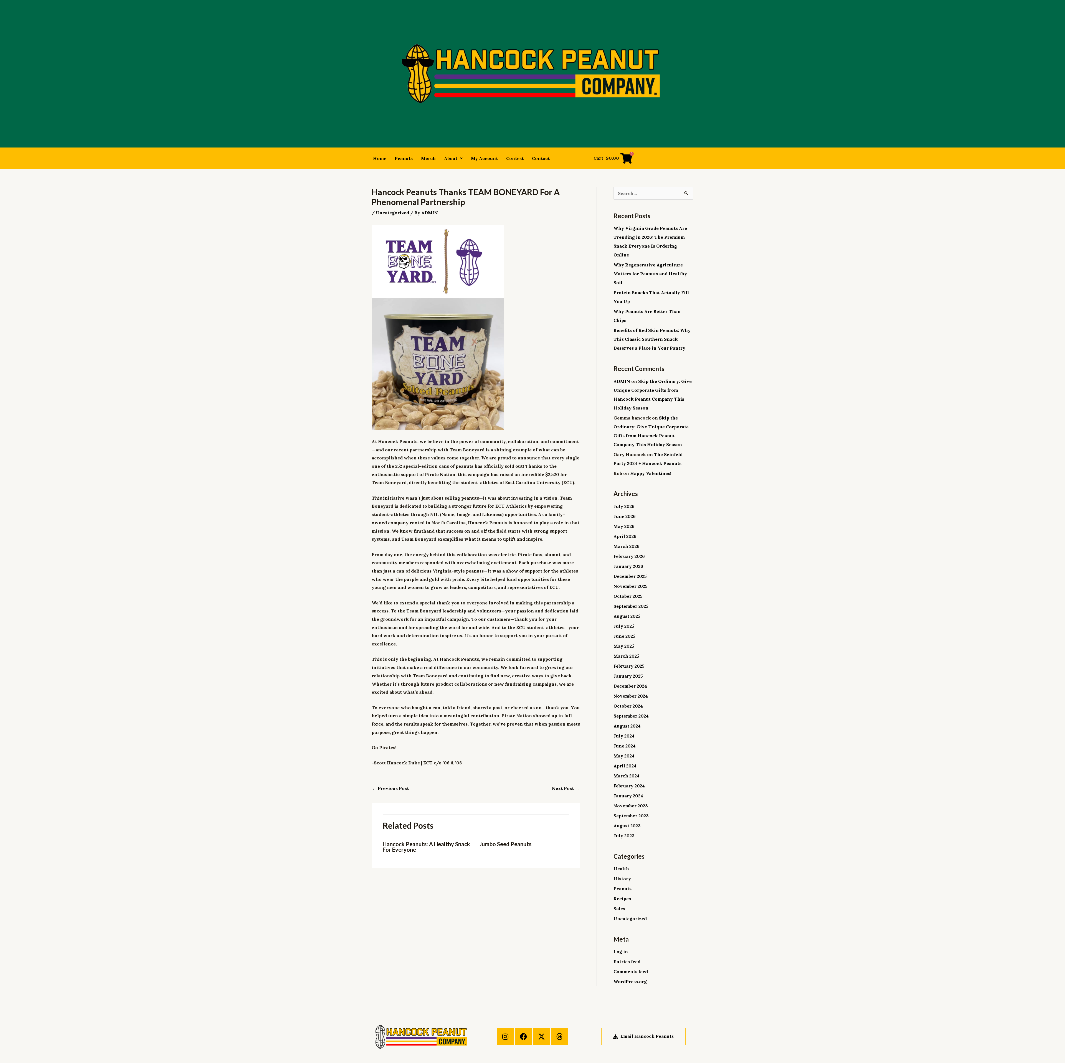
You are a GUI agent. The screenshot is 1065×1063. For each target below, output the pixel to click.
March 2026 (626, 546)
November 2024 (630, 696)
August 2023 (627, 825)
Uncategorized (392, 212)
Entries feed (626, 961)
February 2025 (629, 666)
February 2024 (629, 786)
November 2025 (630, 586)
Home (379, 158)
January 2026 (628, 566)
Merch (428, 158)
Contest (515, 158)
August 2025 (626, 616)
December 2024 (630, 686)
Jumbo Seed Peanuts (505, 844)
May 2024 (624, 756)
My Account (484, 158)
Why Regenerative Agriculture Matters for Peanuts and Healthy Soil (650, 273)
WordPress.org (630, 981)
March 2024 (626, 776)
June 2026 (624, 516)
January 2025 (628, 676)
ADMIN (621, 381)
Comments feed (630, 971)
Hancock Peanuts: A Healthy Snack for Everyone (426, 847)
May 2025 (623, 646)
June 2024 (624, 746)
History (622, 878)
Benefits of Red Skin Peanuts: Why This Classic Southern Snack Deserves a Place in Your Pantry (652, 339)
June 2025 (624, 636)
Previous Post (390, 788)
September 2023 (631, 815)
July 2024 (624, 736)
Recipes (622, 898)
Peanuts (404, 158)
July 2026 (624, 506)
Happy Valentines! (650, 473)
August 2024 (627, 726)
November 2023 (630, 805)
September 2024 (631, 716)
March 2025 (626, 656)
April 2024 (625, 766)
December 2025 (630, 576)
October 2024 (628, 706)
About (450, 158)
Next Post (565, 788)
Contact (541, 158)
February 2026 (629, 556)
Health (621, 868)
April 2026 (625, 536)
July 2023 (624, 835)
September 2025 (630, 606)
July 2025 (623, 626)
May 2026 (624, 526)
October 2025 (628, 596)
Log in (620, 951)
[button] (453, 158)
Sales (619, 908)
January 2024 (628, 795)
